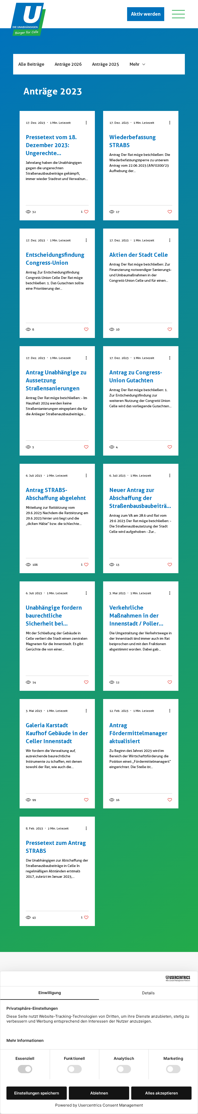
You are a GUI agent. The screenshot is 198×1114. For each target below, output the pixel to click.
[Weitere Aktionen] (88, 122)
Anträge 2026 (68, 64)
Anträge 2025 (105, 64)
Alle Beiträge (31, 64)
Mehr (134, 64)
